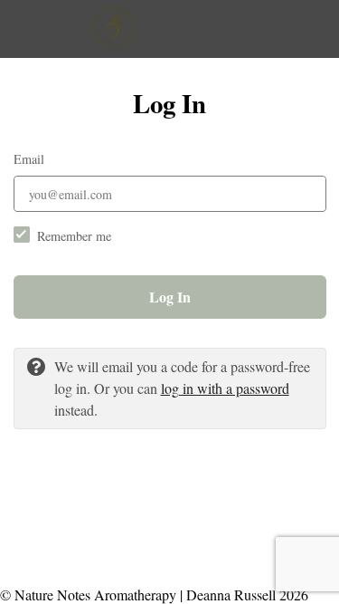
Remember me (74, 235)
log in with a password (225, 388)
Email (29, 159)
